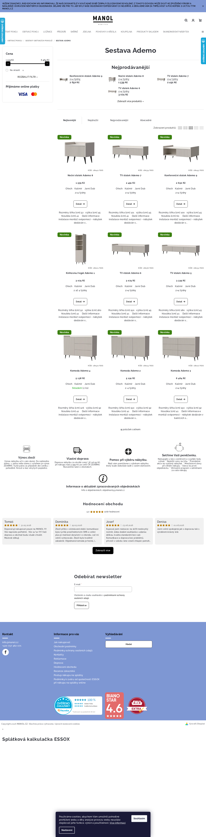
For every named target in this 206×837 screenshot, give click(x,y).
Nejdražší (93, 120)
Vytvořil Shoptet (197, 724)
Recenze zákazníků (64, 671)
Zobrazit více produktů (129, 101)
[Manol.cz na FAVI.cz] (137, 705)
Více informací (118, 823)
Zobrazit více (103, 550)
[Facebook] (5, 652)
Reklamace (60, 658)
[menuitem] (10, 31)
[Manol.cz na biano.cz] (114, 705)
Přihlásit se (82, 605)
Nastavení (66, 830)
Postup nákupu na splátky (68, 675)
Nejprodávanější (119, 120)
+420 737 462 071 (11, 645)
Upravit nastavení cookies (67, 724)
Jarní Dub (90, 188)
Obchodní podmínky (65, 646)
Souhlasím (139, 818)
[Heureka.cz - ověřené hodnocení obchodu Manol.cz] (78, 705)
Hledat (129, 644)
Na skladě (17, 70)
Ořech (69, 188)
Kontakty (59, 654)
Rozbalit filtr (27, 77)
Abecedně (145, 120)
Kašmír (78, 188)
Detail (79, 204)
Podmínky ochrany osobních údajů (73, 650)
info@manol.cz (10, 642)
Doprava (58, 663)
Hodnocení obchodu (103, 504)
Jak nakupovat (62, 642)
